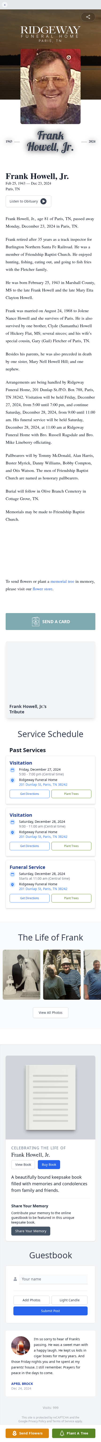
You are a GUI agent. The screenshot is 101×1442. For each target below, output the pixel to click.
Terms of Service (63, 1421)
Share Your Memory (30, 1231)
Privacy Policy (37, 1421)
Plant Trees (71, 794)
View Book (23, 1164)
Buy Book (49, 1164)
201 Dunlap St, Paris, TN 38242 (43, 784)
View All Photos (50, 1012)
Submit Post (50, 1311)
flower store (42, 588)
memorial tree (62, 581)
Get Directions (29, 794)
